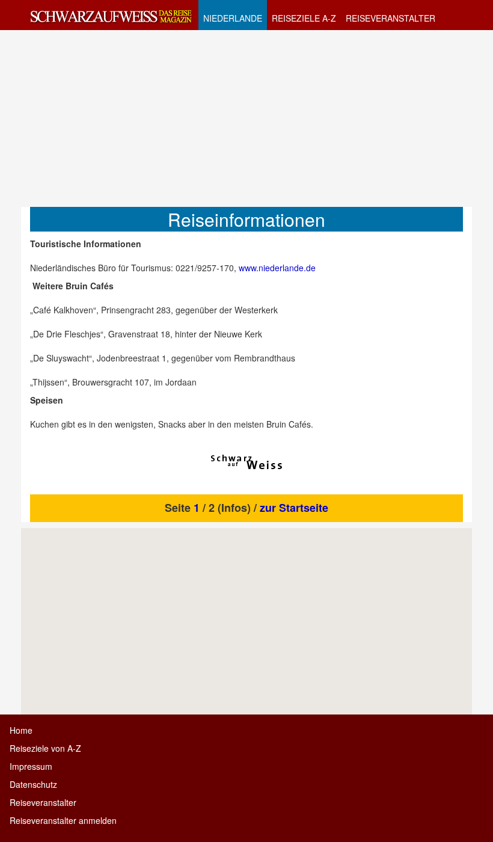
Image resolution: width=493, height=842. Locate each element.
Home (21, 730)
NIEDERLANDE (232, 18)
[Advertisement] (246, 118)
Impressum (31, 766)
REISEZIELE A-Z (304, 18)
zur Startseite (294, 507)
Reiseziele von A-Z (45, 748)
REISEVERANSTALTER (390, 18)
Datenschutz (33, 784)
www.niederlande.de (277, 268)
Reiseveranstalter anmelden (63, 820)
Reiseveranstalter (43, 802)
